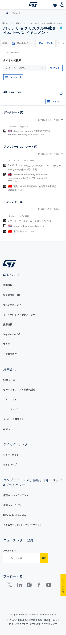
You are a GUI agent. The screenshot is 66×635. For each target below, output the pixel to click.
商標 (46, 620)
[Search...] (7, 12)
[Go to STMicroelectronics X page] (10, 585)
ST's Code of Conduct (15, 515)
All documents (12, 52)
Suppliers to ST (11, 334)
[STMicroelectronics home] (33, 4)
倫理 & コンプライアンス (16, 495)
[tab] (5, 43)
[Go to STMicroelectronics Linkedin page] (19, 585)
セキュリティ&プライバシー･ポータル (22, 524)
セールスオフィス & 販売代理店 (19, 389)
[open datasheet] (4, 131)
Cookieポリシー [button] (48, 623)
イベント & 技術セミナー (16, 419)
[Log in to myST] (62, 4)
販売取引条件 (35, 620)
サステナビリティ (12, 304)
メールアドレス (10, 550)
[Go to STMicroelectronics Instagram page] (29, 585)
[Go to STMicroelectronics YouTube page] (48, 585)
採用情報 (7, 324)
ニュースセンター (12, 409)
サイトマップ (10, 464)
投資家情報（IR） (12, 295)
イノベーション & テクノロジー (19, 314)
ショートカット (11, 454)
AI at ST (7, 429)
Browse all (15, 77)
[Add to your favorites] (61, 94)
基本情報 (7, 285)
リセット (55, 67)
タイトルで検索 (12, 60)
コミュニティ (10, 399)
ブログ (6, 344)
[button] (4, 4)
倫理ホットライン (12, 505)
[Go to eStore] (55, 5)
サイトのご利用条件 (17, 620)
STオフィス (9, 379)
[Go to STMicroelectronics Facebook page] (38, 585)
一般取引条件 (10, 354)
